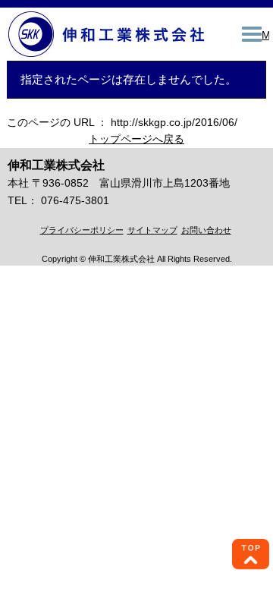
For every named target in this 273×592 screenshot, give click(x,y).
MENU (265, 35)
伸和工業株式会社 (108, 34)
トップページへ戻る (136, 139)
